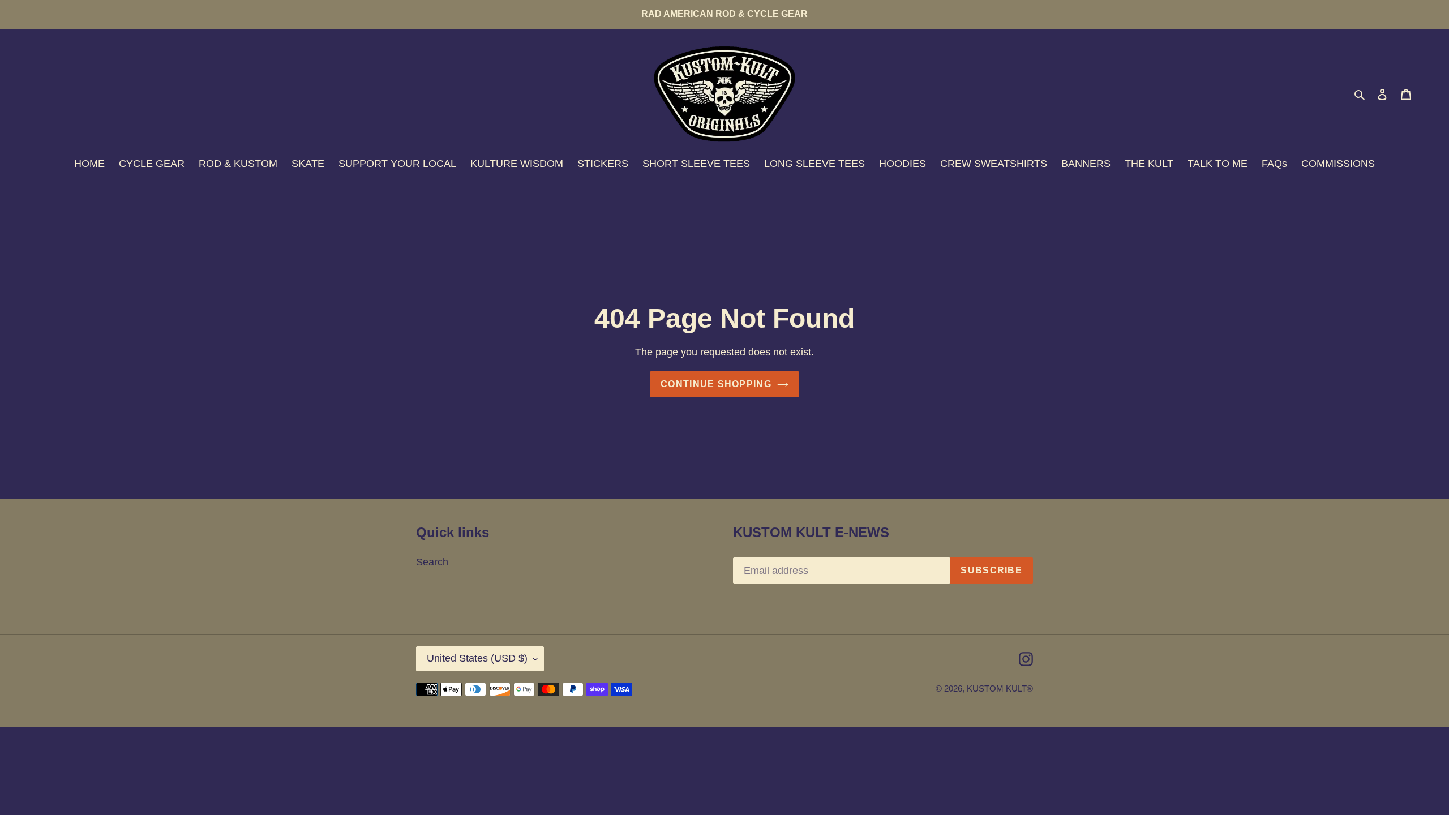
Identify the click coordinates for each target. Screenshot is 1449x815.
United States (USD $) (477, 658)
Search (432, 562)
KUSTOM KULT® (1000, 688)
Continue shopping (716, 384)
